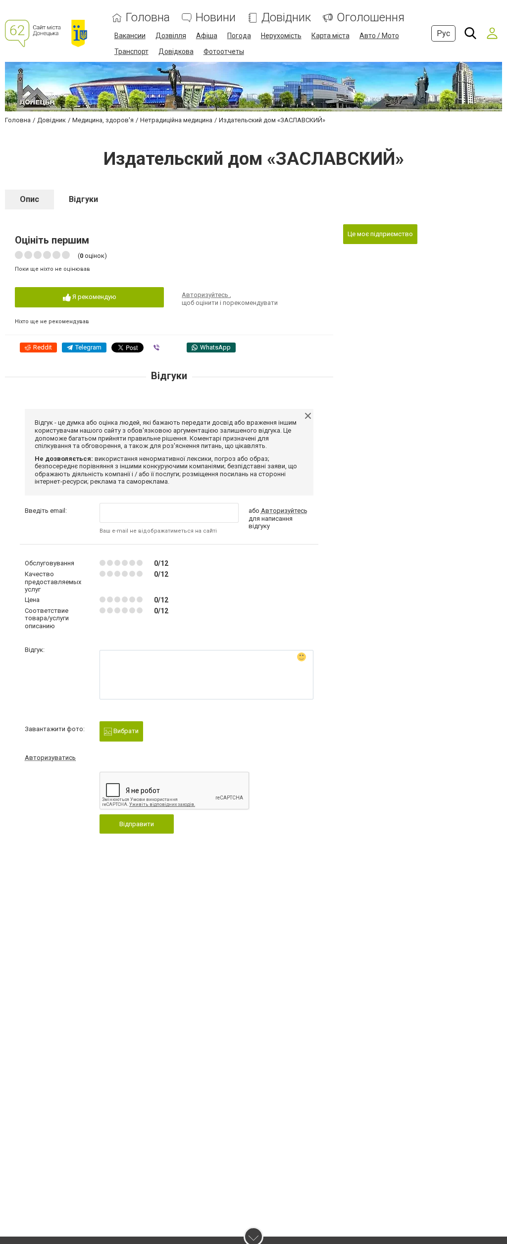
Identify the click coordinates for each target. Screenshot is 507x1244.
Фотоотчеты (223, 51)
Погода (239, 36)
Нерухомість (281, 36)
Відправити (136, 824)
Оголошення (371, 17)
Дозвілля (170, 36)
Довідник (286, 17)
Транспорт (131, 51)
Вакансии (130, 36)
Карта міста (330, 36)
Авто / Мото (379, 36)
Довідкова (176, 51)
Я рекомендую (93, 296)
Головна (148, 17)
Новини (216, 17)
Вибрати (125, 731)
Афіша (206, 36)
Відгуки (83, 199)
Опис (29, 199)
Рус (443, 33)
